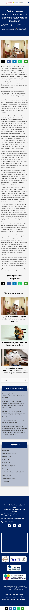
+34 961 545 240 (8, 522)
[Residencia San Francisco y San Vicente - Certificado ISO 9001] (18, 558)
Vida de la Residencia (8, 478)
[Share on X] (3, 61)
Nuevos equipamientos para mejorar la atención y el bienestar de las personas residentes (13, 395)
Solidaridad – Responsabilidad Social (13, 472)
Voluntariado (6, 481)
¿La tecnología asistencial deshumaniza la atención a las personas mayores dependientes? (15, 370)
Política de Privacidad (10, 597)
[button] (28, 3)
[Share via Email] (26, 61)
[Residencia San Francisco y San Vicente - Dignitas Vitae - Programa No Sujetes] (5, 558)
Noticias (8, 28)
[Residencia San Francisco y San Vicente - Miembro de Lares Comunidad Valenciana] (14, 567)
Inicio (3, 28)
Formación (5, 459)
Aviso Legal (8, 594)
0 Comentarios (23, 25)
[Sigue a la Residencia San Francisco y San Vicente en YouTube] (19, 526)
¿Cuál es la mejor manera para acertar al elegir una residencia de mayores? (14, 319)
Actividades (5, 450)
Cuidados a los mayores (9, 453)
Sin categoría (6, 469)
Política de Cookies (18, 594)
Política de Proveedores (8, 599)
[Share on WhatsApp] (20, 61)
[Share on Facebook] (9, 61)
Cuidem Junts (6, 456)
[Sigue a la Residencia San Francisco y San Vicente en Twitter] (14, 526)
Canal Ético (21, 597)
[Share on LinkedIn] (14, 61)
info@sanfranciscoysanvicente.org (14, 518)
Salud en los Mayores (8, 466)
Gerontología (14, 28)
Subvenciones (6, 475)
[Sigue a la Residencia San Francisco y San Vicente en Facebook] (9, 526)
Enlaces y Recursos (22, 599)
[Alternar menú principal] (2, 3)
